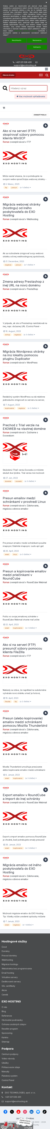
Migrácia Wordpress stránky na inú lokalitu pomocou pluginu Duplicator (23, 355)
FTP (29, 142)
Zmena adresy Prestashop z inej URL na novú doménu (23, 283)
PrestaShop (32, 289)
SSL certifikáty (8, 986)
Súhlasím (37, 47)
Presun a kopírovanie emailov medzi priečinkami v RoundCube (24, 574)
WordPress (32, 362)
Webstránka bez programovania (17, 968)
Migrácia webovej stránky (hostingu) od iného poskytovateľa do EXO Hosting (21, 210)
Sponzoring (7, 1033)
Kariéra (5, 1037)
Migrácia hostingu (10, 964)
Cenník (5, 994)
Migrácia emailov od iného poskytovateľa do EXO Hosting (22, 868)
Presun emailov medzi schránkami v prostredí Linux (24, 499)
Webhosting (32, 219)
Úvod (4, 947)
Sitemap (5, 1042)
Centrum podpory (10, 1054)
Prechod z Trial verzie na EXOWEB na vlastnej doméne (24, 426)
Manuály (5, 1071)
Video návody (8, 1058)
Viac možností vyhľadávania (31, 96)
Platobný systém (10, 1076)
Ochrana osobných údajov (14, 1024)
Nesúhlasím (16, 40)
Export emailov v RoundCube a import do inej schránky (24, 796)
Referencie (7, 1016)
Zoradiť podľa (40, 115)
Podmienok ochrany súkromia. (25, 31)
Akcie (4, 990)
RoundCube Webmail (37, 582)
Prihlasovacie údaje (11, 1067)
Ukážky (5, 1063)
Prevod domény (9, 955)
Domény (6, 951)
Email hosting (8, 973)
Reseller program (10, 1029)
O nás (4, 1007)
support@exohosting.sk (25, 65)
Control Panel (8, 1080)
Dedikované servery (11, 981)
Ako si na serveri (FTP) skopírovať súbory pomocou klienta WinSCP (23, 134)
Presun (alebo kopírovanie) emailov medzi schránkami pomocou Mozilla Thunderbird (25, 721)
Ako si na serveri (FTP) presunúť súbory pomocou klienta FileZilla (22, 648)
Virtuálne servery (10, 977)
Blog (4, 1011)
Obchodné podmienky (12, 1020)
